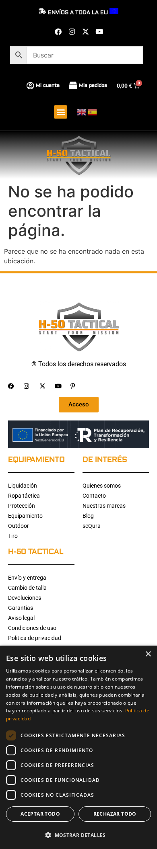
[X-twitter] (85, 31)
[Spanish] (92, 111)
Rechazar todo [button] (114, 813)
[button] (60, 112)
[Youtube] (99, 31)
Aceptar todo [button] (40, 813)
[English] (82, 111)
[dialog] (78, 747)
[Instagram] (71, 31)
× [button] (148, 654)
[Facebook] (58, 31)
